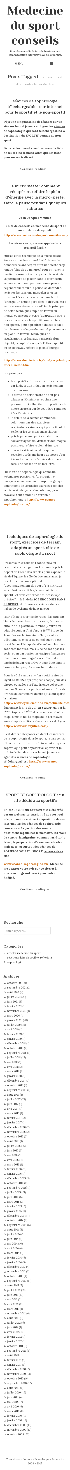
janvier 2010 (14, 1420)
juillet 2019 (14, 1024)
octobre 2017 (15, 1085)
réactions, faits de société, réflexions (29, 957)
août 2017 (13, 1094)
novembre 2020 (16, 1011)
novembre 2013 (16, 1271)
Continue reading (35, 168)
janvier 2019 (14, 1038)
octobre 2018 (15, 1048)
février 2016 (14, 1169)
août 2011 (13, 1355)
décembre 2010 (16, 1369)
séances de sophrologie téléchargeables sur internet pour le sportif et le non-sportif (35, 107)
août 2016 (13, 1141)
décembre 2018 (16, 1043)
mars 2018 (13, 1071)
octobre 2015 (15, 1183)
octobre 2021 (15, 983)
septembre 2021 (17, 987)
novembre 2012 (16, 1313)
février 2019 (14, 1034)
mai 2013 (12, 1299)
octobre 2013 (15, 1276)
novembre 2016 (16, 1131)
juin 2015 (12, 1197)
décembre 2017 (16, 1080)
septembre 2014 (17, 1225)
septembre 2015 (17, 1187)
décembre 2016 (16, 1127)
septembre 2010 (17, 1383)
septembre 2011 (16, 1350)
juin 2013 (12, 1294)
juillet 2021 (14, 997)
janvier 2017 (14, 1122)
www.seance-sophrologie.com (26, 864)
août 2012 (13, 1318)
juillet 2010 (14, 1392)
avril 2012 (13, 1332)
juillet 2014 (14, 1234)
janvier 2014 (14, 1262)
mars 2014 (13, 1253)
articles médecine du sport (24, 953)
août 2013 (13, 1285)
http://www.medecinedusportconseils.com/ (36, 235)
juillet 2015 (14, 1192)
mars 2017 (13, 1113)
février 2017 (14, 1117)
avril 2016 (13, 1160)
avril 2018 (13, 1066)
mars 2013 (13, 1308)
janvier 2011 (14, 1364)
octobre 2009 (15, 1434)
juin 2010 (12, 1397)
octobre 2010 (15, 1378)
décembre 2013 (16, 1266)
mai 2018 (12, 1062)
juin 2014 (12, 1239)
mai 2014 (12, 1243)
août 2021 (13, 992)
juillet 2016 (14, 1146)
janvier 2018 (14, 1076)
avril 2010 (13, 1406)
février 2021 (14, 1006)
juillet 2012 (14, 1322)
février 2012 (14, 1336)
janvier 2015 (14, 1211)
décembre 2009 (16, 1425)
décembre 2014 (16, 1215)
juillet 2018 (14, 1057)
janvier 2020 (14, 1020)
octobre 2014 (15, 1220)
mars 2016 (13, 1164)
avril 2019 (13, 1029)
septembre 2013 (16, 1280)
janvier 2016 (14, 1173)
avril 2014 (13, 1248)
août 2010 (13, 1388)
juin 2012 (12, 1327)
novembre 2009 (16, 1429)
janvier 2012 (14, 1341)
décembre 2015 (16, 1178)
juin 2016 (12, 1150)
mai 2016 (12, 1155)
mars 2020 (13, 1015)
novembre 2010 (16, 1373)
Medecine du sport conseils (35, 25)
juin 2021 (12, 1001)
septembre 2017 (17, 1090)
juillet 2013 (13, 1290)
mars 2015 (13, 1201)
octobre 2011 (15, 1346)
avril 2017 (13, 1108)
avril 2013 (12, 1304)
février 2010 (14, 1415)
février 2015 (14, 1206)
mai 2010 (12, 1402)
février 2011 (14, 1360)
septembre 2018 (17, 1052)
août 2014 (13, 1229)
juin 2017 (12, 1104)
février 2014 (14, 1257)
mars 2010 (13, 1411)
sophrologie (14, 962)
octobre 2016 (15, 1136)
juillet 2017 (14, 1099)
